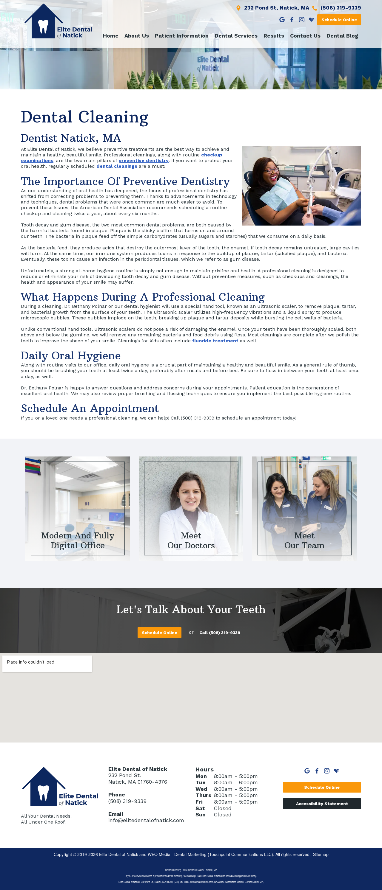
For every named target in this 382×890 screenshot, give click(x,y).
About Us (136, 35)
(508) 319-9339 (127, 801)
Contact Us (305, 35)
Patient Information (182, 35)
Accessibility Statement (322, 803)
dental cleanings (116, 166)
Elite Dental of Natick (118, 854)
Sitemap (321, 854)
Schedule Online (339, 19)
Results (274, 35)
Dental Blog (342, 35)
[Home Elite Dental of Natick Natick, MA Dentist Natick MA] (58, 21)
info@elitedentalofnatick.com (146, 820)
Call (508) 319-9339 (219, 632)
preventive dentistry (143, 160)
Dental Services (236, 35)
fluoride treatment (215, 341)
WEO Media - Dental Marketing (177, 854)
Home (110, 35)
